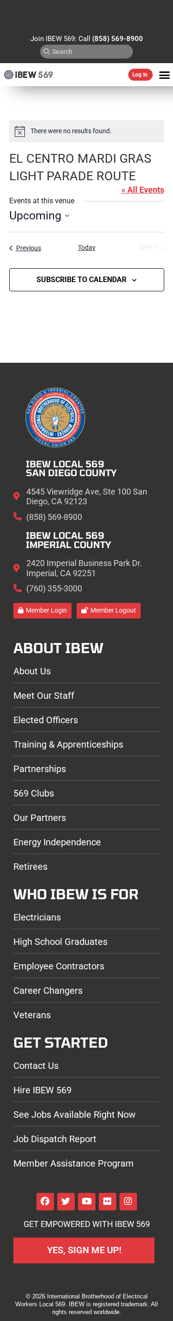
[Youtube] (86, 1201)
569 (45, 74)
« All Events (142, 190)
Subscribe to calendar (81, 279)
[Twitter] (66, 1201)
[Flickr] (107, 1201)
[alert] (86, 131)
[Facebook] (45, 1201)
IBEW (25, 74)
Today (86, 247)
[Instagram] (128, 1201)
